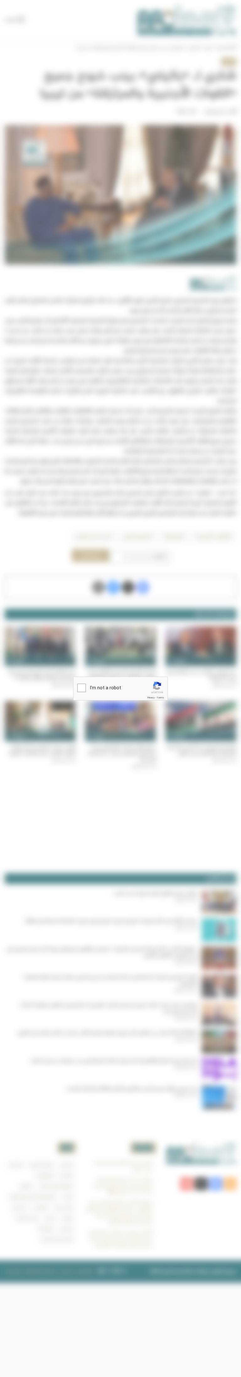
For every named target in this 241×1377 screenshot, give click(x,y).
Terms (160, 697)
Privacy (151, 697)
